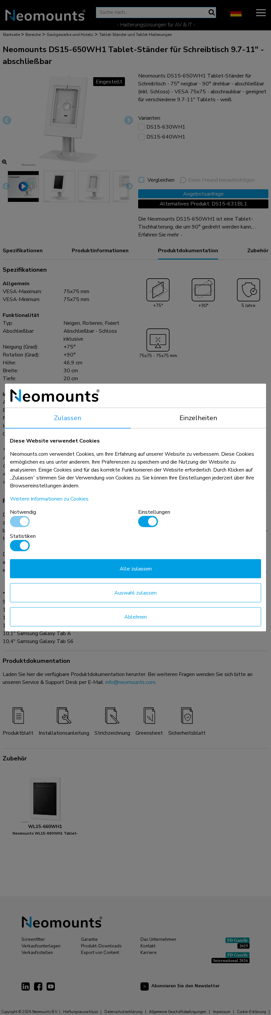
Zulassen (67, 418)
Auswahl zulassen (135, 593)
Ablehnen (135, 617)
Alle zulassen (136, 568)
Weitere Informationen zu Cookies (49, 499)
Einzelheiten (198, 418)
